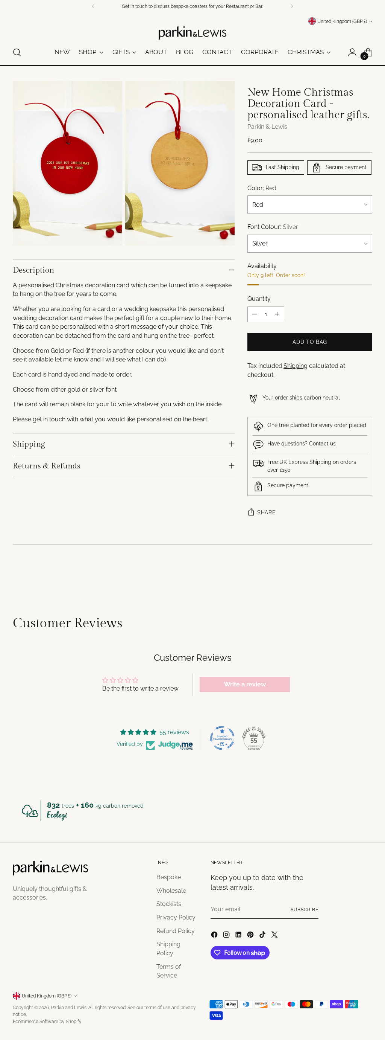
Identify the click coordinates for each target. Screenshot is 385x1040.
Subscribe (304, 909)
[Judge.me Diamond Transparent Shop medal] (222, 738)
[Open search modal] (16, 52)
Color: (261, 188)
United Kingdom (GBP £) (342, 21)
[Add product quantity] (277, 314)
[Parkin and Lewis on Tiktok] (263, 936)
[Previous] (93, 6)
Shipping (295, 365)
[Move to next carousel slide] (365, 575)
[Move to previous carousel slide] (348, 575)
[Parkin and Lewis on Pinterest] (251, 936)
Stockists (168, 903)
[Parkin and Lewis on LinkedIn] (239, 936)
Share (266, 512)
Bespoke (168, 877)
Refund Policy (175, 931)
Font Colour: (272, 226)
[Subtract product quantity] (254, 314)
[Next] (291, 6)
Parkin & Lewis (267, 126)
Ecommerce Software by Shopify (47, 1021)
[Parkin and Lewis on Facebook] (215, 936)
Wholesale (171, 890)
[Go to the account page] (352, 52)
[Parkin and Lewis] (192, 33)
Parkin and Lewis (68, 1007)
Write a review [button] (245, 684)
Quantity (259, 298)
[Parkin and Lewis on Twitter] (275, 936)
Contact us (322, 444)
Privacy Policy (176, 917)
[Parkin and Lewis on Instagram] (227, 936)
